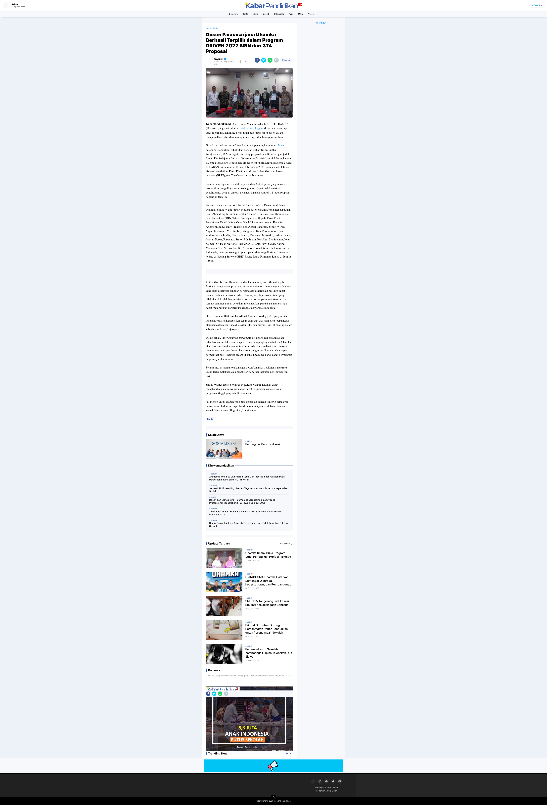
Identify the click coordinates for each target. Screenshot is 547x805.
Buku (255, 13)
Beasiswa (233, 13)
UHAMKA (321, 22)
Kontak (328, 787)
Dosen (281, 145)
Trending (538, 5)
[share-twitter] (263, 60)
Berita (245, 13)
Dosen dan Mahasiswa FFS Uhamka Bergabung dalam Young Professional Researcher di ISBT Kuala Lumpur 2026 (242, 501)
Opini (300, 13)
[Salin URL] (276, 60)
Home (208, 28)
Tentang (319, 787)
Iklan (335, 787)
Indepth (266, 13)
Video (311, 13)
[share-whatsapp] (270, 60)
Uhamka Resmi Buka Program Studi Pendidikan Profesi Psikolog (268, 554)
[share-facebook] (257, 60)
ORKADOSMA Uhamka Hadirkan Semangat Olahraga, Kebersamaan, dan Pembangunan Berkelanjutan (268, 580)
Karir (291, 13)
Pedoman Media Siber (326, 790)
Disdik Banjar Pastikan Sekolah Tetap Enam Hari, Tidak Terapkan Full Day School (248, 524)
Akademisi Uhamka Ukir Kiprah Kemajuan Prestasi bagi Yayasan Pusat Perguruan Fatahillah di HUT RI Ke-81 (247, 478)
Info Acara (279, 13)
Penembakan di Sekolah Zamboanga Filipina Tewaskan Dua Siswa (268, 653)
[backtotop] (273, 797)
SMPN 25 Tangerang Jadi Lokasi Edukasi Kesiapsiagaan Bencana (267, 603)
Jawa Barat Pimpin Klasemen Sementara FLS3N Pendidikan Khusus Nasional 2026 (245, 513)
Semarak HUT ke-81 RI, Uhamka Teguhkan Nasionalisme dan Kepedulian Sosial (248, 490)
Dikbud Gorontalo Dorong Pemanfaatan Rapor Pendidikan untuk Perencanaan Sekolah (266, 628)
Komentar (286, 60)
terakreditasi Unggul (252, 128)
